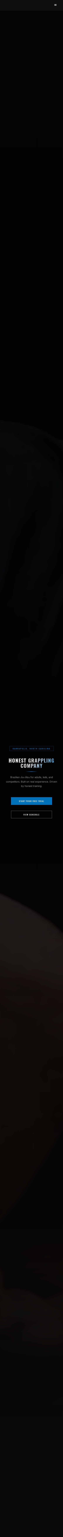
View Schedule (31, 814)
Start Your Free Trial (31, 801)
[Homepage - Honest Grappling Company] (27, 5)
